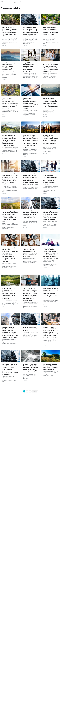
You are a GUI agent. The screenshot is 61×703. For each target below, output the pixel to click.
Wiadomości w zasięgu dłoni (11, 2)
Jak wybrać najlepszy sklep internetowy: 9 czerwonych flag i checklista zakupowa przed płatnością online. (10, 66)
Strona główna (56, 2)
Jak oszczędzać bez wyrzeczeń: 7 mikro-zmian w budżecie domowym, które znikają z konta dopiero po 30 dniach (30, 214)
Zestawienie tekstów (47, 2)
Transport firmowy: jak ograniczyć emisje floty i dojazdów (30, 328)
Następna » (34, 391)
